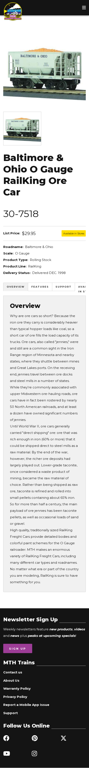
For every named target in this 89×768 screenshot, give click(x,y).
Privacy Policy (15, 697)
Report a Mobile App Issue (26, 705)
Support (64, 286)
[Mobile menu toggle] (84, 7)
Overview (16, 286)
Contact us (12, 672)
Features (40, 286)
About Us (11, 680)
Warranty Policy (17, 688)
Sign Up (17, 648)
